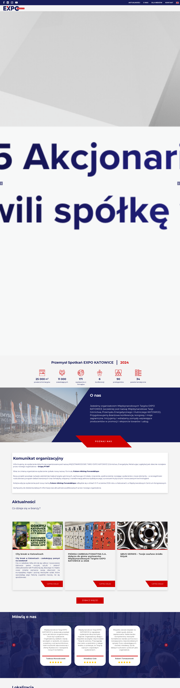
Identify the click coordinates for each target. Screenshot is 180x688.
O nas (145, 3)
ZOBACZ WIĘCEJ (90, 600)
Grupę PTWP (44, 467)
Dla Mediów (156, 3)
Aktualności (134, 3)
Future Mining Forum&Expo (86, 471)
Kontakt (169, 3)
